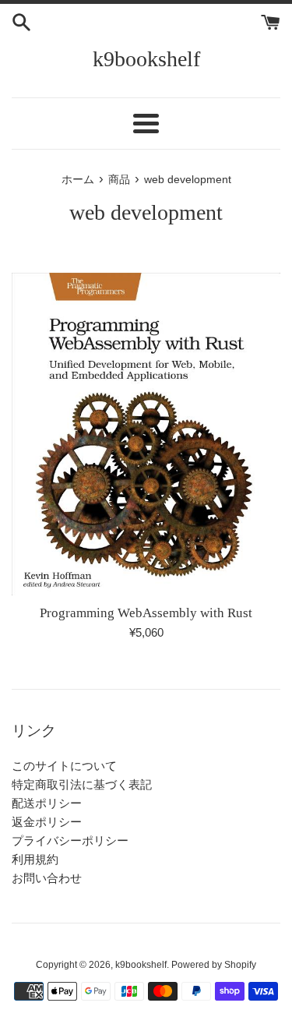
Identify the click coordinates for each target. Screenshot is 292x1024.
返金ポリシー (47, 821)
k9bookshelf (146, 59)
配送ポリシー (47, 803)
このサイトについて (64, 765)
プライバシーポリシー (70, 840)
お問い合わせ (47, 878)
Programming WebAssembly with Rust (146, 613)
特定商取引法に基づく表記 (82, 784)
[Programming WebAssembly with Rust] (146, 434)
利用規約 (35, 859)
